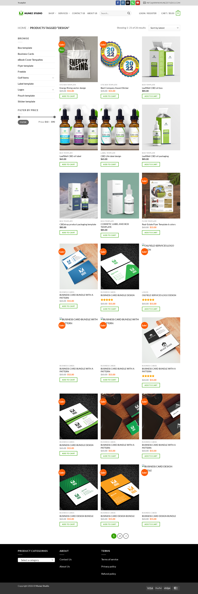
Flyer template (25, 65)
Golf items (23, 77)
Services (63, 13)
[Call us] (133, 2)
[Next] (126, 536)
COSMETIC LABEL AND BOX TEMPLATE (115, 225)
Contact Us (78, 13)
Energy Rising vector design (73, 88)
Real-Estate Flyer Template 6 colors (159, 224)
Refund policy (108, 573)
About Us (92, 13)
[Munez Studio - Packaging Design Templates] (31, 13)
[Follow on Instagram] (123, 2)
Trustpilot (22, 3)
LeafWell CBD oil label (70, 156)
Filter (23, 122)
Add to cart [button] (68, 96)
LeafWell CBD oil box (152, 88)
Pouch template (26, 95)
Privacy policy (108, 566)
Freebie (22, 71)
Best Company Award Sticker (115, 88)
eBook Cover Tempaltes (30, 59)
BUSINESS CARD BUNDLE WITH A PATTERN (76, 296)
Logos (21, 89)
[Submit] (128, 13)
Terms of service (109, 559)
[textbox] (36, 560)
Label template (26, 83)
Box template (25, 47)
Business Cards (26, 53)
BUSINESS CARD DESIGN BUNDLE (76, 516)
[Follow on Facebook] (118, 2)
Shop (51, 13)
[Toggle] (53, 77)
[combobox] (36, 560)
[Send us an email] (128, 2)
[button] (148, 13)
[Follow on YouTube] (138, 2)
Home (22, 28)
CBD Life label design (111, 156)
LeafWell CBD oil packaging (155, 156)
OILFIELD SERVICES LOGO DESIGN (159, 295)
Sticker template (26, 101)
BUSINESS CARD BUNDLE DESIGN (118, 295)
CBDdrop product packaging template (78, 224)
